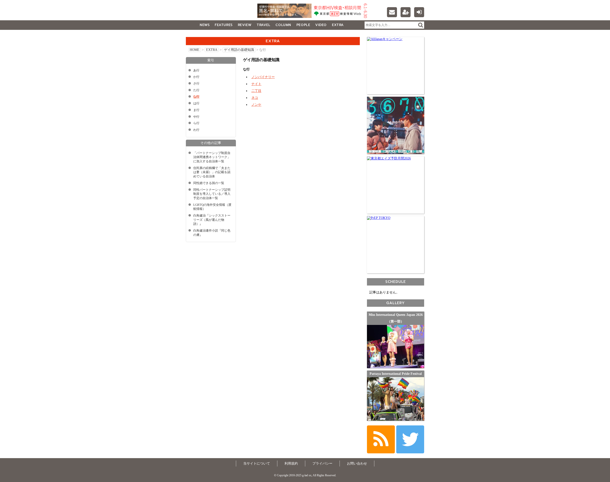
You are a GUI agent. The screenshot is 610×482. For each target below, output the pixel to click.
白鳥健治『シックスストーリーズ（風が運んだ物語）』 (211, 220)
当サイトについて (256, 463)
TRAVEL (263, 24)
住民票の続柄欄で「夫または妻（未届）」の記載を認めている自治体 (211, 172)
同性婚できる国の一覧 (208, 183)
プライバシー (322, 463)
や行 (196, 116)
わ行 (196, 130)
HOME (194, 50)
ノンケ (256, 104)
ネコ (254, 98)
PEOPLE (303, 24)
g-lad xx (215, 12)
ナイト (256, 84)
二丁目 (256, 91)
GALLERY (196, 34)
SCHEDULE (395, 281)
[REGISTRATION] (406, 12)
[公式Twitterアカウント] (410, 439)
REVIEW (244, 24)
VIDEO (321, 24)
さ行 (196, 83)
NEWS (204, 24)
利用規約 (291, 463)
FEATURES (223, 24)
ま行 (196, 110)
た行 (196, 90)
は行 (196, 103)
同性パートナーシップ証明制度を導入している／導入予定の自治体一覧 (211, 194)
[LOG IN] (419, 12)
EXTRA (338, 24)
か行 (196, 77)
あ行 (196, 70)
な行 (196, 96)
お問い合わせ (357, 463)
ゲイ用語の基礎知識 (239, 50)
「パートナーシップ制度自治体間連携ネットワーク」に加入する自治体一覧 (211, 157)
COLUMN (283, 24)
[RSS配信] (381, 439)
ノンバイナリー (263, 77)
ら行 (196, 123)
